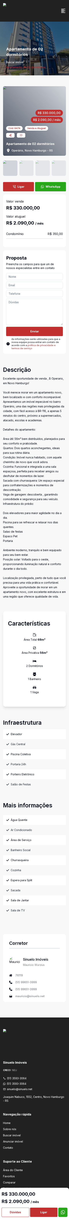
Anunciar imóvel (13, 1141)
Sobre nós (9, 1129)
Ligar (20, 186)
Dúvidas (15, 1212)
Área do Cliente (13, 1170)
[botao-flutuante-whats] (62, 1212)
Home (7, 1123)
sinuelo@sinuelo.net (19, 1089)
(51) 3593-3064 (16, 1078)
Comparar (9, 1182)
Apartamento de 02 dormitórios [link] (25, 67)
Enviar (34, 331)
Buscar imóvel (15, 62)
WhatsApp (53, 186)
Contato (8, 1147)
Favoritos (9, 1176)
